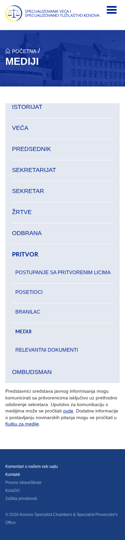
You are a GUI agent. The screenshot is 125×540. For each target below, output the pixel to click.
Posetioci (29, 292)
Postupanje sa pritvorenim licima (63, 272)
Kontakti (12, 474)
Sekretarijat (34, 170)
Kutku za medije (22, 423)
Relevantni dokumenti (46, 350)
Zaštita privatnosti (21, 498)
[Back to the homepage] (52, 13)
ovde (68, 410)
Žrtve (22, 212)
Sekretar (28, 191)
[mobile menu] (111, 10)
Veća (20, 128)
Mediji (23, 331)
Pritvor (25, 254)
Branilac (27, 312)
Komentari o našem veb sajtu (31, 466)
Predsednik (31, 149)
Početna (24, 51)
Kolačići (12, 490)
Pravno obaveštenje (23, 482)
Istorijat (27, 107)
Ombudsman (32, 372)
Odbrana (27, 233)
